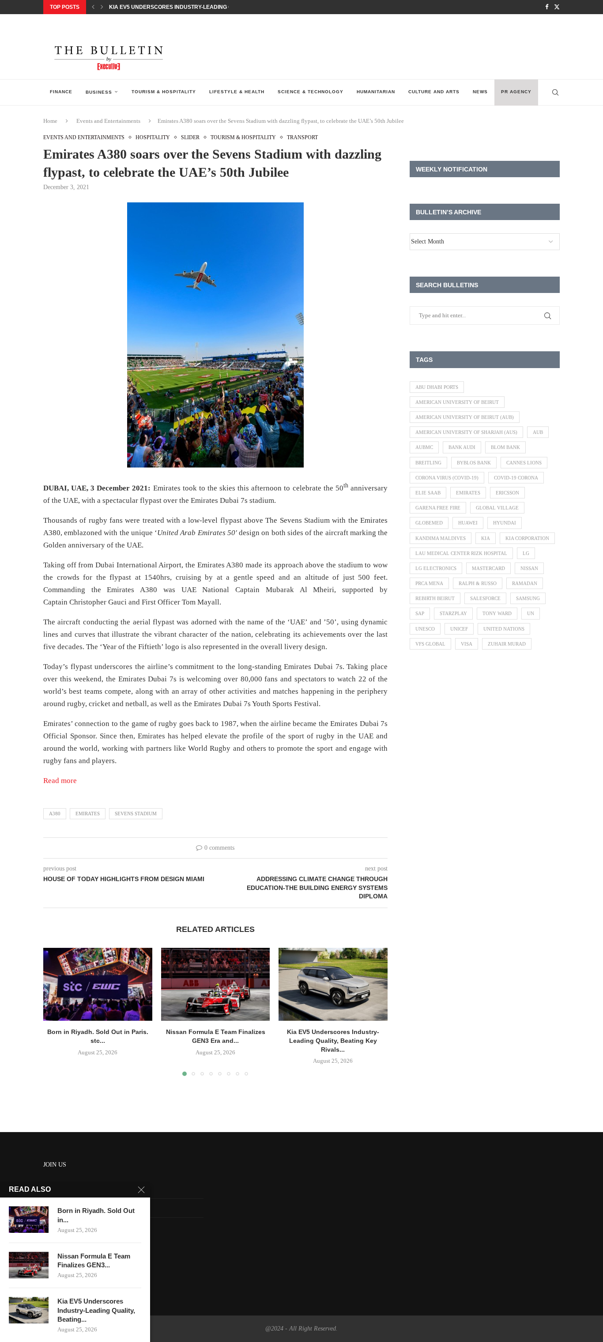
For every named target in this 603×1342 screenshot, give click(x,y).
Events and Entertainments (108, 121)
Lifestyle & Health (236, 91)
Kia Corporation (527, 538)
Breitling (428, 462)
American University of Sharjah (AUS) (466, 432)
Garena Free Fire (437, 507)
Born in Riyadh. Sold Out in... (96, 1215)
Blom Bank (505, 447)
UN (530, 613)
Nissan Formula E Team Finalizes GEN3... (93, 1260)
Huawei (468, 522)
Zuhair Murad (507, 643)
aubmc (424, 447)
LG (526, 553)
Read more (60, 780)
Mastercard (488, 568)
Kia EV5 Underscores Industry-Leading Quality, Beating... (96, 1310)
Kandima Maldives (440, 538)
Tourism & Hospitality (164, 91)
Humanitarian (376, 91)
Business (99, 92)
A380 (54, 813)
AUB (538, 432)
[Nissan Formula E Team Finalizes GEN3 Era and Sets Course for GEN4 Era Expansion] (215, 984)
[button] (93, 7)
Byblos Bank (474, 462)
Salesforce (485, 598)
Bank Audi (461, 447)
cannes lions (524, 462)
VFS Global (430, 643)
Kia (485, 538)
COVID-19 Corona (516, 477)
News (480, 91)
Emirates (87, 813)
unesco (425, 628)
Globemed (429, 522)
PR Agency (516, 91)
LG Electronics (435, 568)
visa (466, 643)
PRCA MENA (429, 583)
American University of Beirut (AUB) (464, 417)
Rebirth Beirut (435, 598)
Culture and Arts (434, 91)
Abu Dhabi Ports (436, 387)
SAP (419, 613)
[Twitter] (557, 7)
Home (50, 121)
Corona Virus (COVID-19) (447, 477)
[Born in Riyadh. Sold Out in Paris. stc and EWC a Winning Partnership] (97, 984)
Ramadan (524, 583)
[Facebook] (546, 7)
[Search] (555, 92)
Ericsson (507, 492)
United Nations (503, 628)
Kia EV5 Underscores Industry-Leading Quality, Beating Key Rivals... (211, 7)
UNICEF (459, 628)
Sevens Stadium (136, 813)
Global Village (497, 507)
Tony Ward (497, 613)
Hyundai (504, 522)
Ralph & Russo (478, 583)
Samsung (528, 598)
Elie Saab (428, 492)
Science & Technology (310, 91)
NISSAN (529, 568)
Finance (61, 91)
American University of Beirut (457, 402)
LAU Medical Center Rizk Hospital (461, 553)
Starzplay (453, 613)
